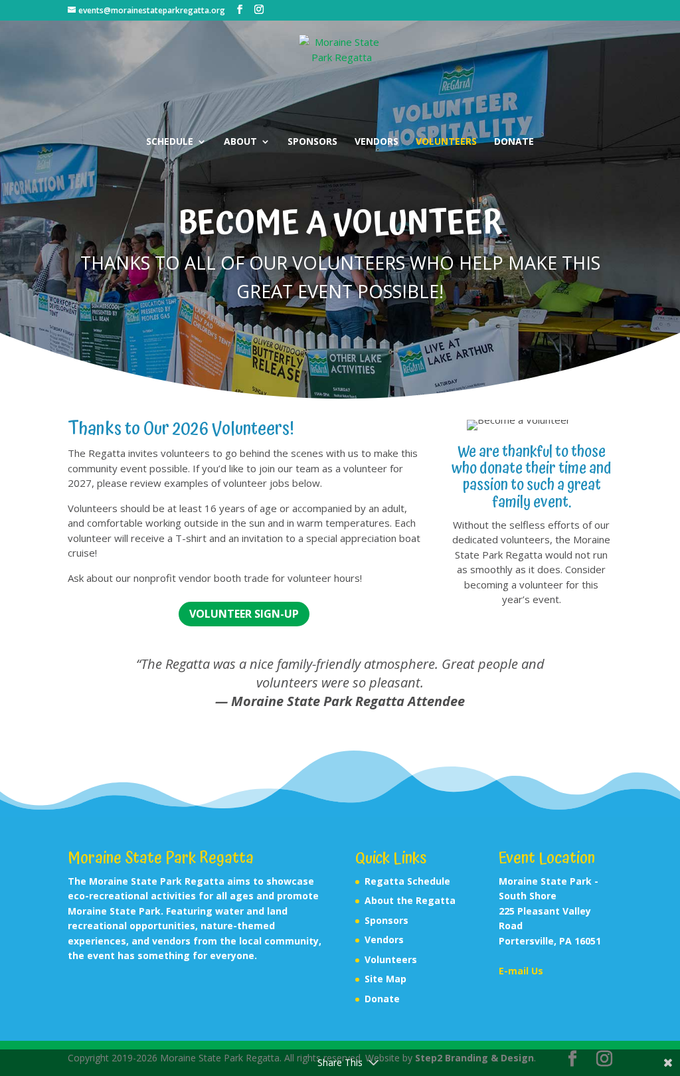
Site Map (385, 978)
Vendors (376, 142)
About (240, 142)
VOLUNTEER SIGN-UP (244, 613)
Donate (382, 998)
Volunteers (446, 142)
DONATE (514, 142)
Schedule (169, 142)
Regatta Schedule (407, 881)
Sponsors (312, 142)
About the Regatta (410, 900)
